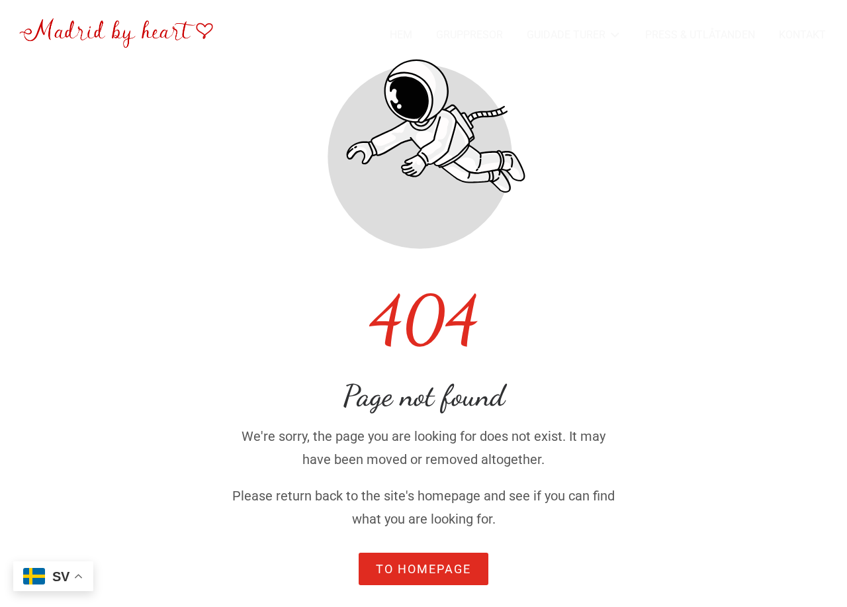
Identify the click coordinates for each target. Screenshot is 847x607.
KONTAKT (802, 34)
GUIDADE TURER (566, 34)
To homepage (423, 569)
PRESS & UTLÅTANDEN (700, 34)
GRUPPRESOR (469, 34)
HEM (401, 34)
